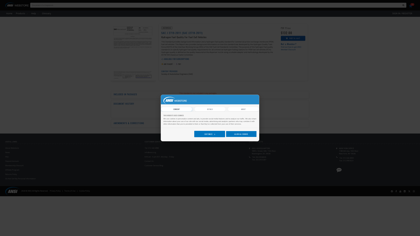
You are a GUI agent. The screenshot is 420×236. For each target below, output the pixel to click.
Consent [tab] (176, 109)
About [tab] (243, 109)
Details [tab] (210, 109)
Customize (208, 134)
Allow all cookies (241, 134)
